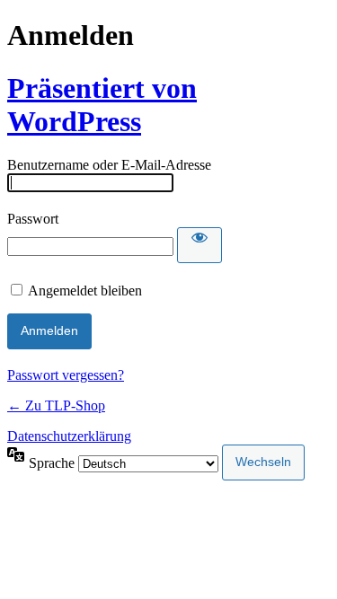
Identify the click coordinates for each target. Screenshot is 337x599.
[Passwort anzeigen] (199, 245)
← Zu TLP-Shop (56, 405)
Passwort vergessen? (65, 375)
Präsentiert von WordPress (102, 104)
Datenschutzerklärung (69, 436)
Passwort (32, 218)
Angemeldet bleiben (85, 290)
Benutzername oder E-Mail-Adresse (109, 164)
